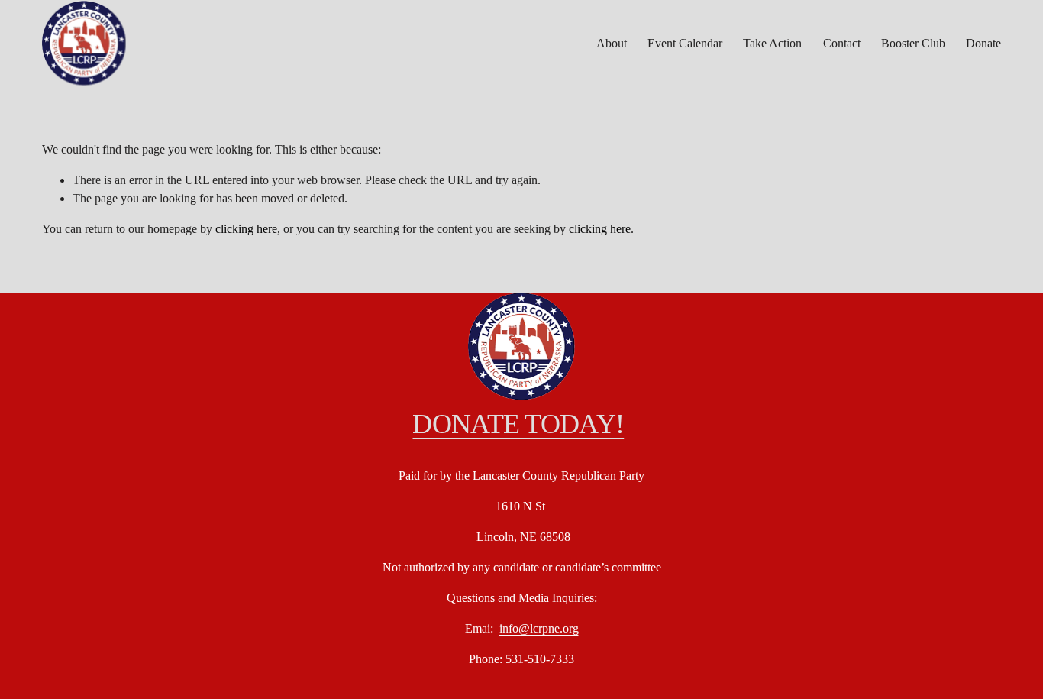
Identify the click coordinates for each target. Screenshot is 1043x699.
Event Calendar (684, 43)
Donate (983, 43)
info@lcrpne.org (539, 628)
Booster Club (913, 43)
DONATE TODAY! (518, 424)
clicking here (246, 228)
